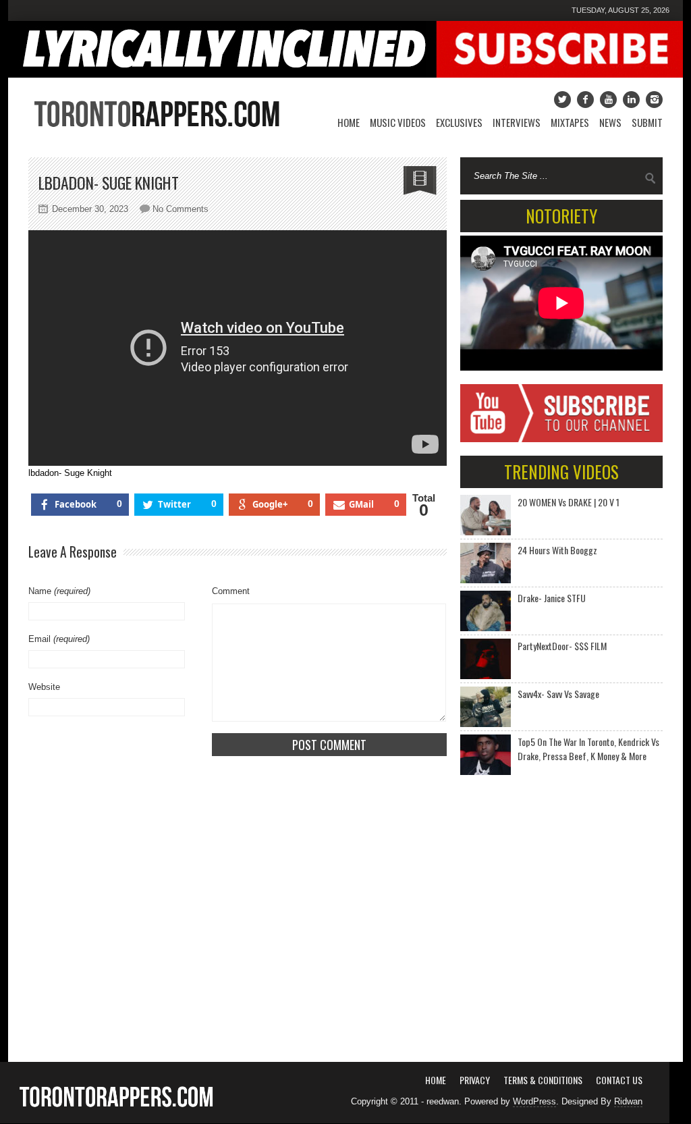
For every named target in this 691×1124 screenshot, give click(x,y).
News (610, 122)
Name (59, 591)
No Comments (181, 209)
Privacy (475, 1080)
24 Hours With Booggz (557, 550)
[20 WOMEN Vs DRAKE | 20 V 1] (485, 515)
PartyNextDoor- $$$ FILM (562, 646)
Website (44, 687)
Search (650, 178)
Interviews (517, 122)
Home (348, 122)
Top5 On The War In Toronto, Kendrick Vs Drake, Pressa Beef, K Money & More (588, 748)
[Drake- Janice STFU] (485, 611)
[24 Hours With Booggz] (485, 563)
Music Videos (398, 122)
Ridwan (628, 1101)
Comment (231, 591)
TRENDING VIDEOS (561, 471)
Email (59, 639)
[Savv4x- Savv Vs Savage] (485, 707)
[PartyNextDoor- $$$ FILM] (485, 659)
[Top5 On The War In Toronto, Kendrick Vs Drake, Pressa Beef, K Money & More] (485, 754)
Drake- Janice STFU (552, 598)
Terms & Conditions (542, 1080)
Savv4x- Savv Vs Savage (558, 694)
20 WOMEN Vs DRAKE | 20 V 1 (568, 502)
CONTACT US (619, 1080)
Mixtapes (570, 122)
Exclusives (459, 122)
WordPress (534, 1101)
